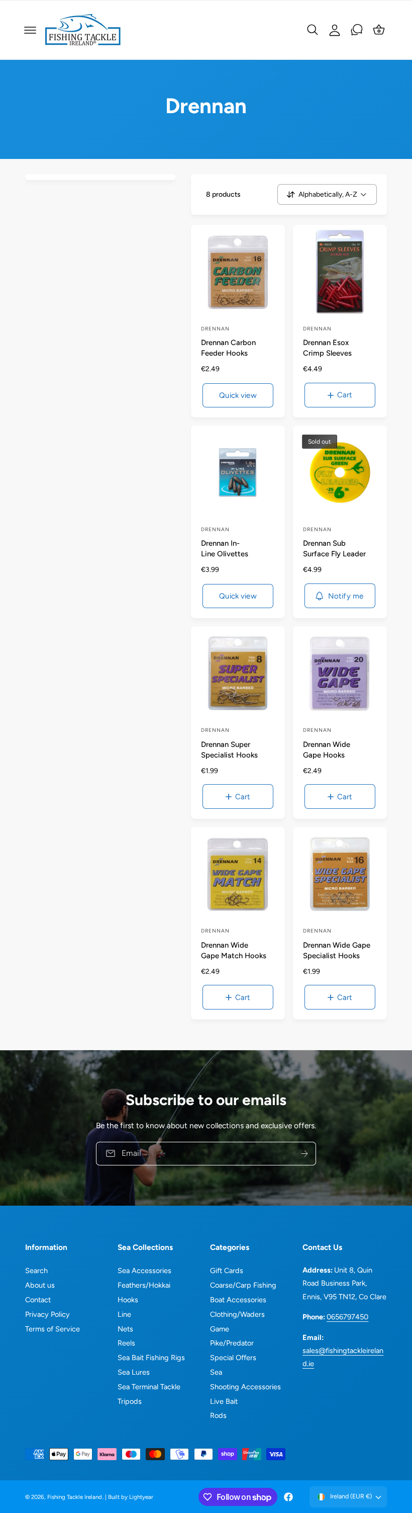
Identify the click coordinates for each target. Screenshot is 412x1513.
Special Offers (233, 1357)
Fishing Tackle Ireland (74, 1496)
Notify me (345, 596)
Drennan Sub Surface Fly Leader (334, 548)
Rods (218, 1415)
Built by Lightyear (130, 1496)
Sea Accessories (144, 1270)
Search (36, 1270)
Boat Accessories (238, 1299)
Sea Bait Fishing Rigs (151, 1357)
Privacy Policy (47, 1314)
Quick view (238, 395)
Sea (216, 1372)
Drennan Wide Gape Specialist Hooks (336, 950)
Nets (125, 1328)
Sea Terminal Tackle (149, 1386)
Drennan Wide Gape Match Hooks (233, 950)
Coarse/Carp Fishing (243, 1285)
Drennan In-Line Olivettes (224, 548)
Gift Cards (226, 1270)
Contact (38, 1299)
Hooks (128, 1299)
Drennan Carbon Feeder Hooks (228, 348)
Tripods (130, 1401)
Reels (126, 1343)
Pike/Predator (232, 1343)
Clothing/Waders (237, 1314)
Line (124, 1314)
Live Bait (224, 1401)
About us (40, 1285)
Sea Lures (134, 1372)
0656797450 (347, 1316)
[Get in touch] (357, 30)
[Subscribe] (304, 1153)
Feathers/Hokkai (144, 1285)
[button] (30, 30)
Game (219, 1328)
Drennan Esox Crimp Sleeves (327, 348)
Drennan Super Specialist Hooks (229, 750)
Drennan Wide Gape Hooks (326, 750)
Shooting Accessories (245, 1386)
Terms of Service (52, 1328)
